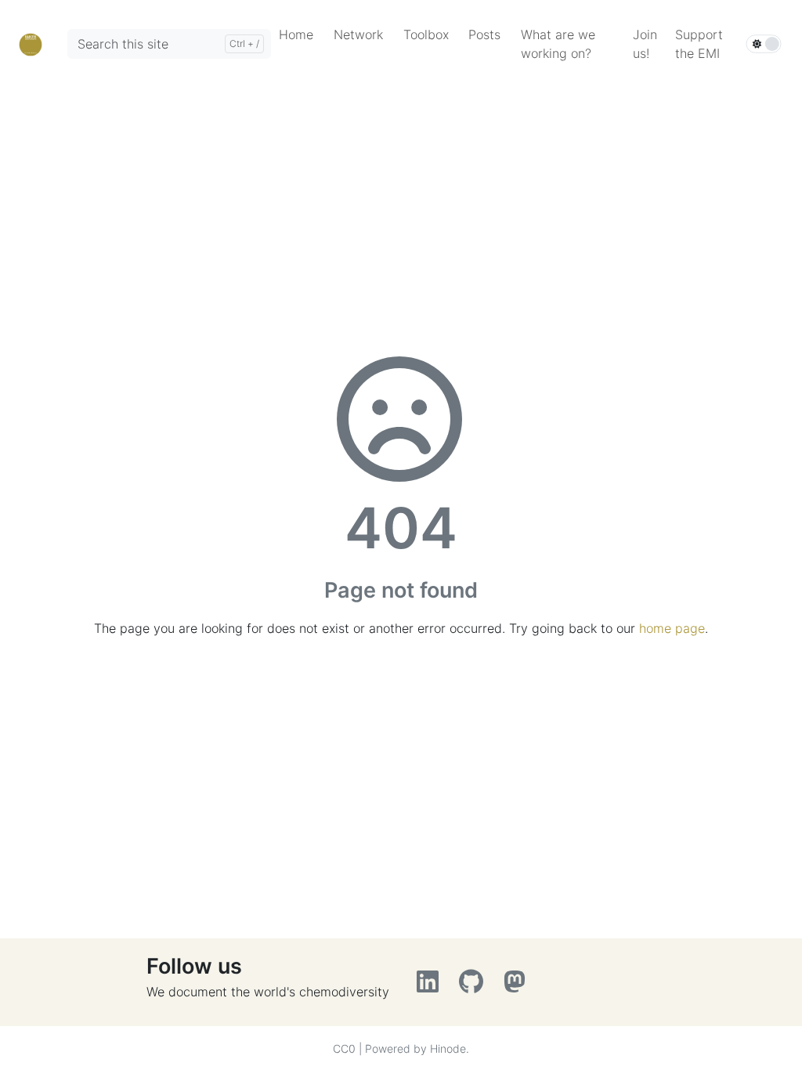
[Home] (30, 43)
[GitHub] (475, 986)
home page (672, 628)
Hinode (448, 1048)
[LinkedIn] (431, 986)
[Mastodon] (516, 986)
